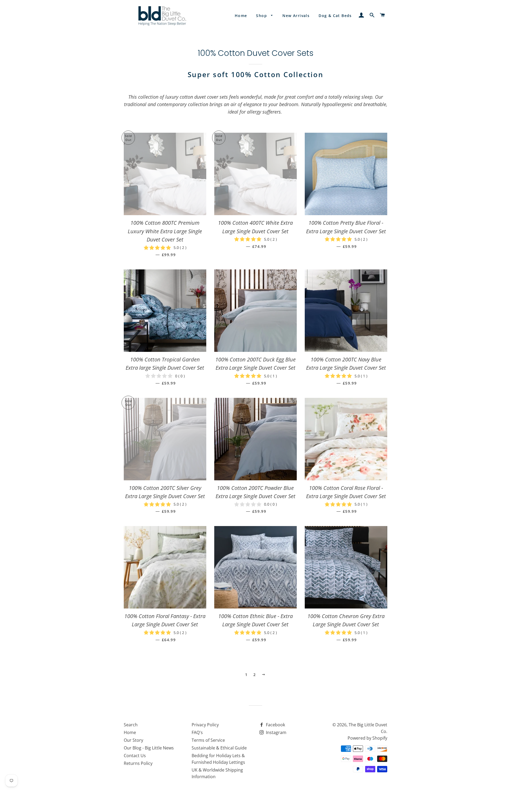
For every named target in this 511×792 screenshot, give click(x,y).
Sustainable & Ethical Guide (219, 748)
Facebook (275, 725)
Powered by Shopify (367, 738)
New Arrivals (296, 15)
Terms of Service (208, 740)
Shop (262, 15)
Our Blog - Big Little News (149, 748)
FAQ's (197, 732)
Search (131, 725)
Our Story (133, 740)
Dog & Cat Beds (335, 15)
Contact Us (135, 755)
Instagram (275, 732)
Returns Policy (138, 763)
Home (241, 15)
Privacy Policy (205, 725)
